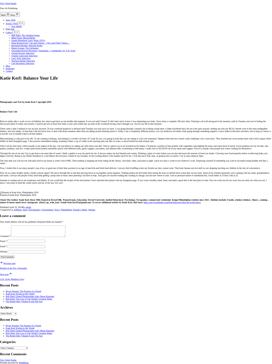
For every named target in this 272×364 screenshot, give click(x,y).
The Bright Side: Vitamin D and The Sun (24, 301)
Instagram (10, 68)
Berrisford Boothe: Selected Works (26, 45)
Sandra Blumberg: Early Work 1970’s (28, 40)
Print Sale (10, 29)
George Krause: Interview (23, 53)
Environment (47, 210)
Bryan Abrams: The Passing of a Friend (23, 291)
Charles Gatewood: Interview (24, 56)
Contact (9, 71)
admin (28, 207)
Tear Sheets (16, 26)
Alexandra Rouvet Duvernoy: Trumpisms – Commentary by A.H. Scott (43, 50)
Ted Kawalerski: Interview (23, 61)
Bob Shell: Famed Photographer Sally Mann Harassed (30, 296)
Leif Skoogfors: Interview (22, 63)
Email (3, 246)
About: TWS (11, 23)
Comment (5, 236)
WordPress (23, 362)
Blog (8, 66)
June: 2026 (10, 20)
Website (3, 251)
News (57, 210)
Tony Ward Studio (8, 3)
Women (91, 210)
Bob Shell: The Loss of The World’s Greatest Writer (29, 299)
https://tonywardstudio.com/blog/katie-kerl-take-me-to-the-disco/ (172, 202)
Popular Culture (80, 210)
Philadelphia (66, 210)
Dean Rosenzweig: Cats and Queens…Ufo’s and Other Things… (40, 43)
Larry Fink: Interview (21, 58)
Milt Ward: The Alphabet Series (25, 35)
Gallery (9, 32)
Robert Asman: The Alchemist (24, 48)
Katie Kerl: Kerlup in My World (20, 294)
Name (3, 241)
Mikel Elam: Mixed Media (23, 38)
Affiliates (18, 210)
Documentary (34, 210)
